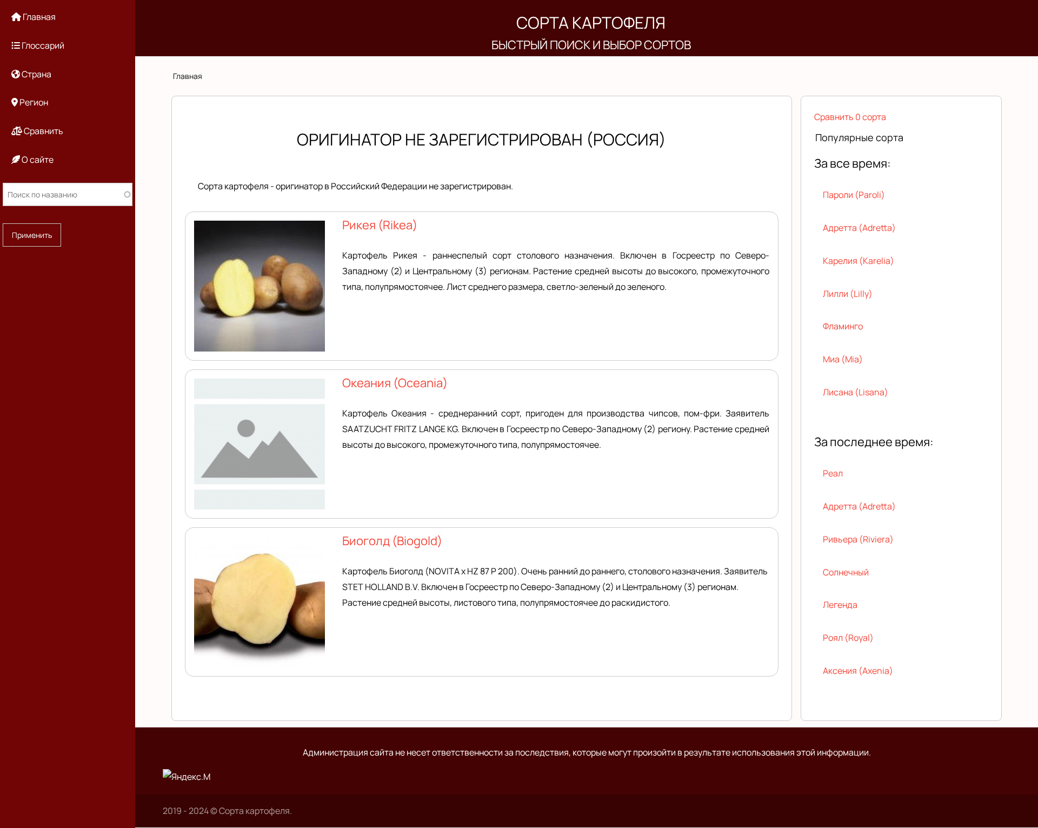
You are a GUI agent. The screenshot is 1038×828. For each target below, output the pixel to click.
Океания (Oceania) (395, 383)
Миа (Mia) (843, 359)
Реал (833, 473)
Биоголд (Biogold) (392, 541)
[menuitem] (67, 17)
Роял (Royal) (848, 638)
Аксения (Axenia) (858, 671)
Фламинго (843, 326)
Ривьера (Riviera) (858, 539)
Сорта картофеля (591, 22)
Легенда (840, 605)
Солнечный (846, 572)
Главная (187, 76)
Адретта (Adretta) (859, 228)
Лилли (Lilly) (848, 294)
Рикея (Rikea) (379, 225)
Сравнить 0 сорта (850, 117)
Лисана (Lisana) (855, 392)
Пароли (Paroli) (854, 195)
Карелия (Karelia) (858, 261)
